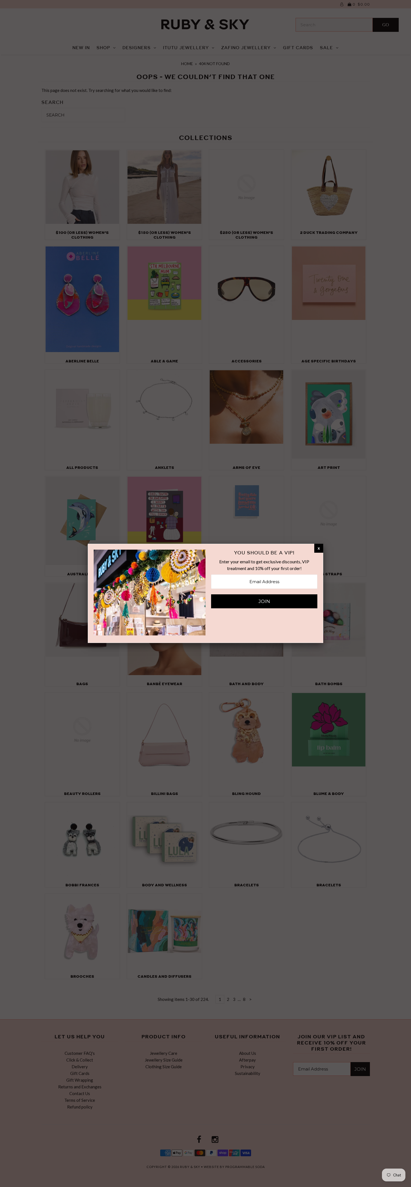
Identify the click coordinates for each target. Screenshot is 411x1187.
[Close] (318, 548)
